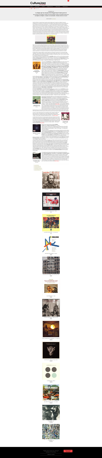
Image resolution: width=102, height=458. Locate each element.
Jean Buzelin (54, 18)
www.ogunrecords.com (37, 166)
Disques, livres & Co (50, 6)
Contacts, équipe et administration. (68, 451)
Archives (31, 6)
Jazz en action (37, 6)
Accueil (30, 8)
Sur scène (43, 6)
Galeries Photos (58, 6)
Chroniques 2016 (37, 8)
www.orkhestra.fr (36, 165)
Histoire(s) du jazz (65, 6)
